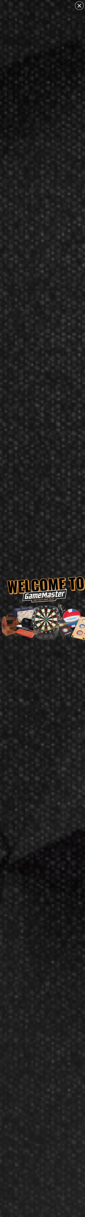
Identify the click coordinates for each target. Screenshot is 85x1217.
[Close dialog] (79, 5)
